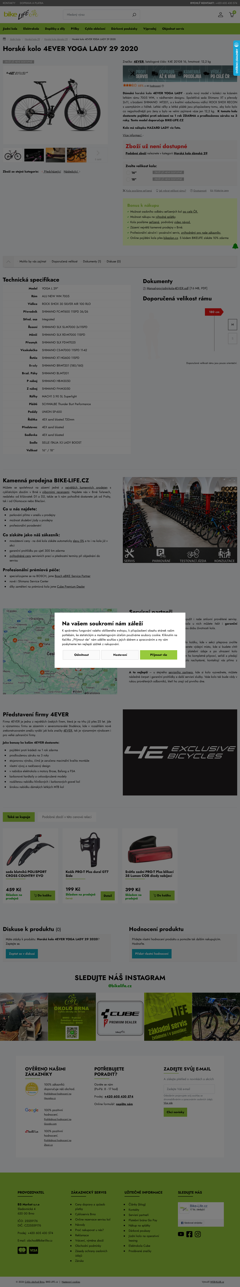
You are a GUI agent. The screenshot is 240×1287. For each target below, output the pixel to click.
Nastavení (120, 655)
